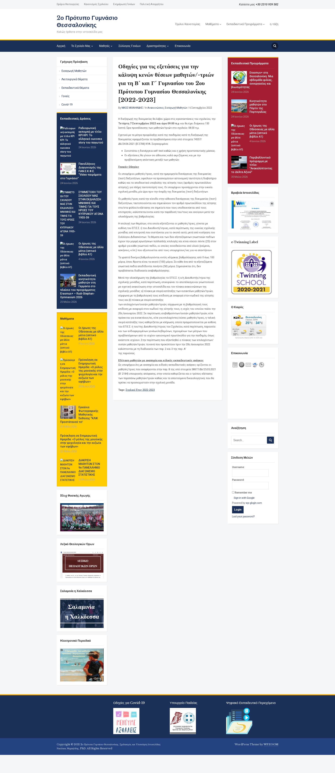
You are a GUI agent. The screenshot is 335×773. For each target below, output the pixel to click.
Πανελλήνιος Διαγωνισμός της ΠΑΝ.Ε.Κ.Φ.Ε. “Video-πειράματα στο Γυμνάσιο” (80, 171)
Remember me (243, 492)
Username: (238, 467)
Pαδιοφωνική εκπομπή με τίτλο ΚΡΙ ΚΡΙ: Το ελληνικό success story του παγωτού (91, 135)
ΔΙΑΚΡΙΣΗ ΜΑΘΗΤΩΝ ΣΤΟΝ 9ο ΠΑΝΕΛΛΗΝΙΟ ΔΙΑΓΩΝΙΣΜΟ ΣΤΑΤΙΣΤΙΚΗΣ (89, 467)
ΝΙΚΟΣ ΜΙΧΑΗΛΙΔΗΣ (132, 107)
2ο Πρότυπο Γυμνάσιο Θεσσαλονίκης (87, 21)
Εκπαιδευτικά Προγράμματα (244, 24)
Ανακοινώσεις (155, 107)
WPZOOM (271, 744)
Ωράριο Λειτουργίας (68, 4)
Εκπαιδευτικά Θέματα (75, 87)
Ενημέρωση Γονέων (124, 4)
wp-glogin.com (254, 502)
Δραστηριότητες (156, 46)
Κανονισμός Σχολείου (96, 4)
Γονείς (65, 96)
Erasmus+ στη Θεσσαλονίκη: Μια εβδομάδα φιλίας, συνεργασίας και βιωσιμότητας (252, 80)
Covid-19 (67, 104)
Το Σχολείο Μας (80, 46)
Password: (238, 479)
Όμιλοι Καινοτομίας (187, 24)
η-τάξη (274, 24)
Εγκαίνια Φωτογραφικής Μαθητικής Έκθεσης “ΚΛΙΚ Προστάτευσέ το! (79, 414)
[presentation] (235, 364)
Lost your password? (243, 516)
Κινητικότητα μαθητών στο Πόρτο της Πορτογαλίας (258, 106)
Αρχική (61, 46)
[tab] (235, 364)
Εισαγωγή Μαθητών (74, 71)
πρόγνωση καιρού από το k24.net (248, 338)
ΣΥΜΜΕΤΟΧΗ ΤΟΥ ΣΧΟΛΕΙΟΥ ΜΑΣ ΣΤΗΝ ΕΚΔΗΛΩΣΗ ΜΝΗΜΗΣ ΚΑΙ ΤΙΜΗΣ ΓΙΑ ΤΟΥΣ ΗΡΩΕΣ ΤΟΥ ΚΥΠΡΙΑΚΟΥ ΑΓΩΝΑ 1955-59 (91, 204)
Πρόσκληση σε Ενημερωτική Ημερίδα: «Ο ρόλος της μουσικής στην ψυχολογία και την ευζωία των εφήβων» (91, 370)
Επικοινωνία (182, 46)
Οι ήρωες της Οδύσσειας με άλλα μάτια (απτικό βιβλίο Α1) (91, 249)
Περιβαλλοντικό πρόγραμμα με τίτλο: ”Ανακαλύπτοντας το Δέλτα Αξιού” (251, 165)
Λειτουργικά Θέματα (74, 79)
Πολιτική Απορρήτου (151, 4)
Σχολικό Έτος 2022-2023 (140, 389)
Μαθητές (104, 46)
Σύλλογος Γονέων (129, 46)
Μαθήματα (212, 24)
